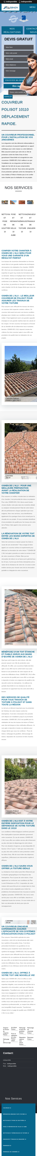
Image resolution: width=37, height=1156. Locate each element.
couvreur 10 (7, 1107)
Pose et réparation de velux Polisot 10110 (14, 1037)
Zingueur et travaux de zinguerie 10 (14, 1139)
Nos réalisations (12, 30)
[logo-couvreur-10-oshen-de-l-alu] (10, 7)
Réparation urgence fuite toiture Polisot (22, 1041)
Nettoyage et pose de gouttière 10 (14, 1120)
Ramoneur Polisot (30, 1038)
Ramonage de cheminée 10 (11, 1151)
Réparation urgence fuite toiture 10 (15, 1114)
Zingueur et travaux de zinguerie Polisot (6, 1031)
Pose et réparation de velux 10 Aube (15, 1126)
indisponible (11, 2)
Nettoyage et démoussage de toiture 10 (16, 1133)
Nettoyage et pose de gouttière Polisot (22, 1030)
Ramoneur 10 (7, 1145)
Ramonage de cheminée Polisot (30, 1030)
